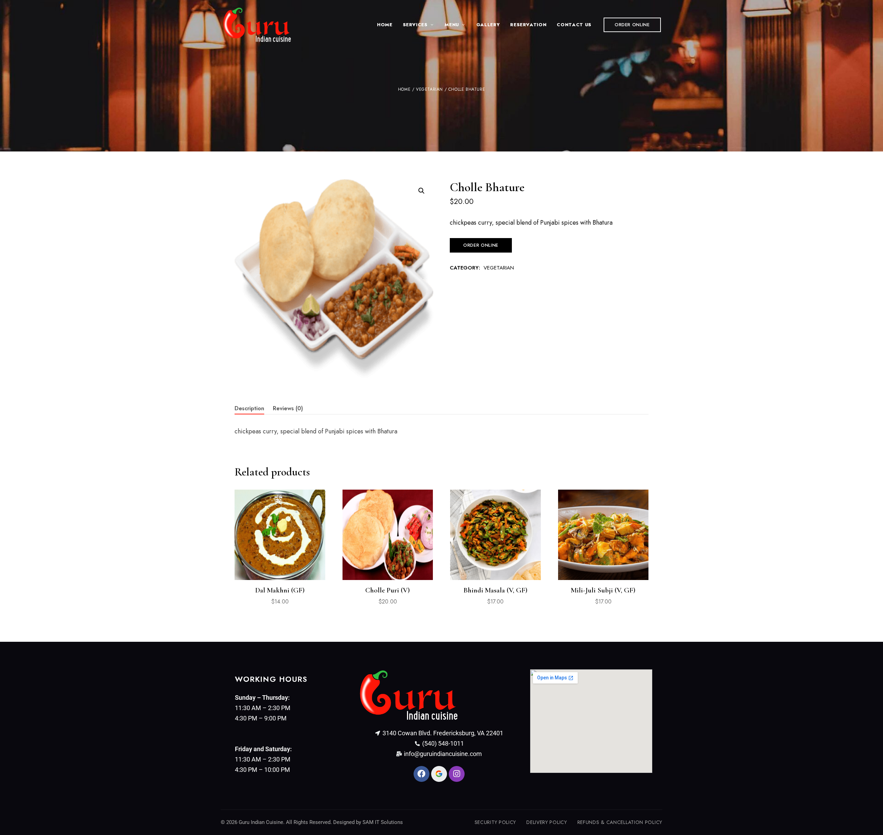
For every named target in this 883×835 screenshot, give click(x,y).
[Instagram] (457, 774)
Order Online (480, 245)
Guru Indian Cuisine (261, 822)
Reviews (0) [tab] (288, 408)
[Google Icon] (439, 774)
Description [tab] (249, 408)
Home (404, 89)
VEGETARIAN (429, 89)
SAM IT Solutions (383, 822)
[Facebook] (421, 774)
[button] (632, 25)
